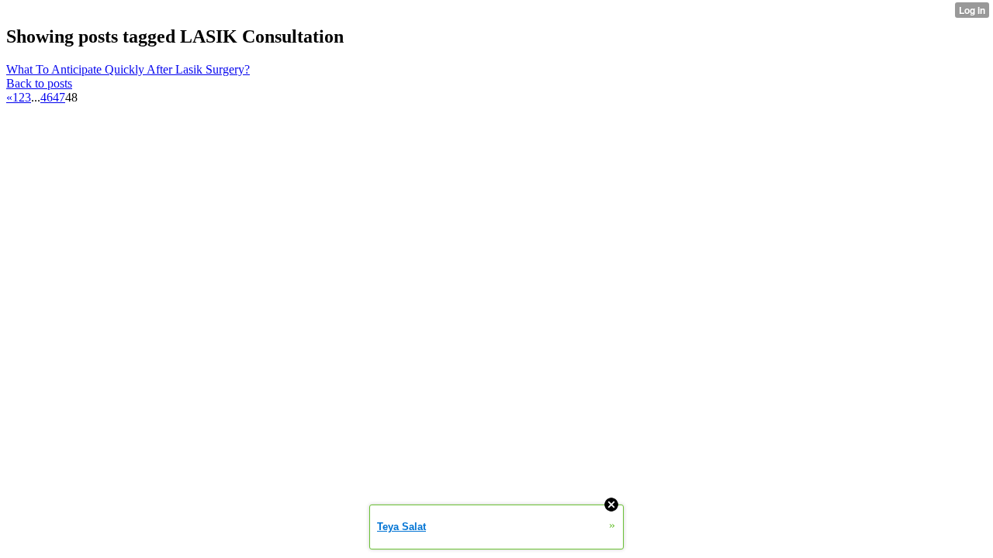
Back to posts (39, 83)
